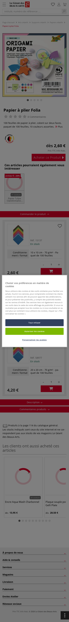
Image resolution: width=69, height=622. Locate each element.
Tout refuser (34, 322)
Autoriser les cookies (34, 331)
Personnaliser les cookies (34, 340)
